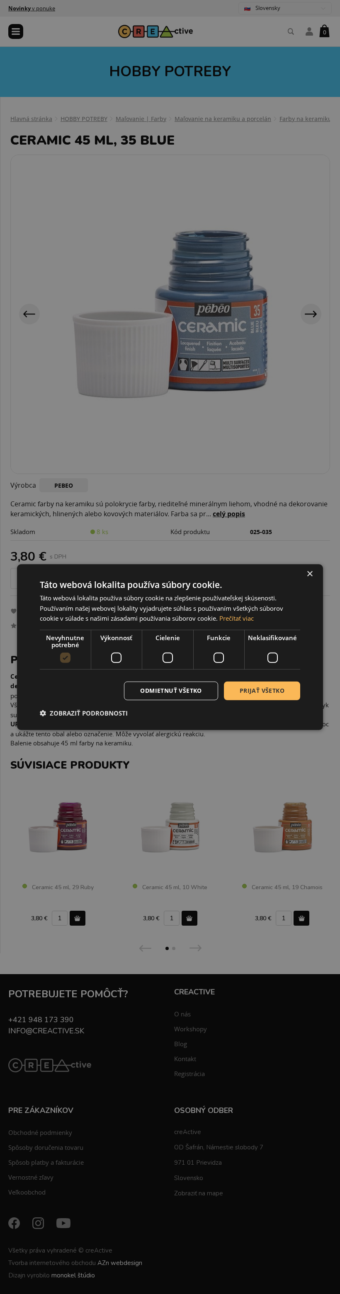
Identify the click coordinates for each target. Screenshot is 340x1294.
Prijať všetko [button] (262, 690)
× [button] (309, 574)
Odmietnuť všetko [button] (171, 690)
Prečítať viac (236, 618)
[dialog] (170, 647)
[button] (84, 713)
